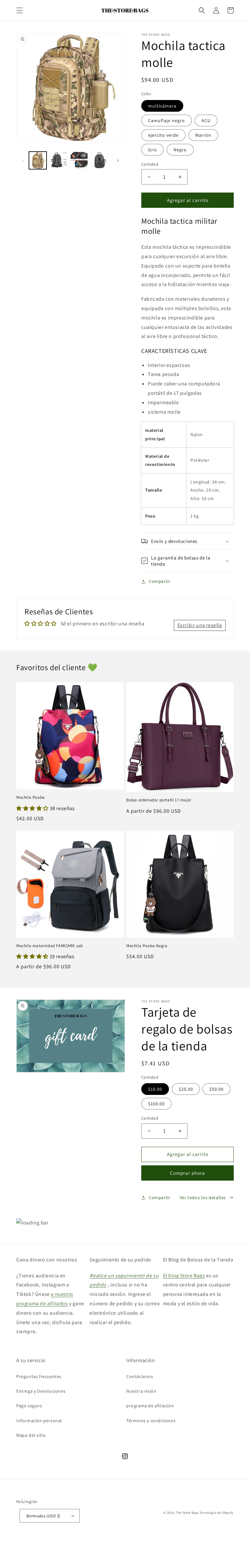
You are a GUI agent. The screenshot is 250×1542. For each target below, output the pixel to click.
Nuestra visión (141, 1391)
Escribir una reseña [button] (199, 625)
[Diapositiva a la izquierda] (23, 160)
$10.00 (155, 1089)
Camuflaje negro (166, 120)
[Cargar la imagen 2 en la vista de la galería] (58, 160)
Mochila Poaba (30, 797)
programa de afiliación (150, 1406)
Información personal (39, 1420)
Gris (152, 150)
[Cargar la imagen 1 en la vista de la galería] (38, 160)
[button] (19, 10)
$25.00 (186, 1089)
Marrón (203, 135)
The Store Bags (187, 1513)
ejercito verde (163, 135)
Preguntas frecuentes (39, 1376)
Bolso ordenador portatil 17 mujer (158, 800)
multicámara (162, 106)
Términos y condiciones (150, 1420)
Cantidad (149, 164)
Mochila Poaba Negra (146, 945)
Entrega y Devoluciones (40, 1391)
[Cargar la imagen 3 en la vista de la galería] (79, 160)
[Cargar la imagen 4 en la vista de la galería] (100, 160)
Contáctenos (139, 1376)
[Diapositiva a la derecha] (118, 160)
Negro (180, 150)
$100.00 (156, 1104)
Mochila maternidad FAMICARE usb (49, 945)
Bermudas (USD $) (43, 1516)
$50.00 (216, 1089)
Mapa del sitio (31, 1435)
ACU (206, 120)
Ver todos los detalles (203, 1197)
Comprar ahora (187, 1173)
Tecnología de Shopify (217, 1513)
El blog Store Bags (184, 1275)
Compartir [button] (159, 581)
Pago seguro (29, 1406)
